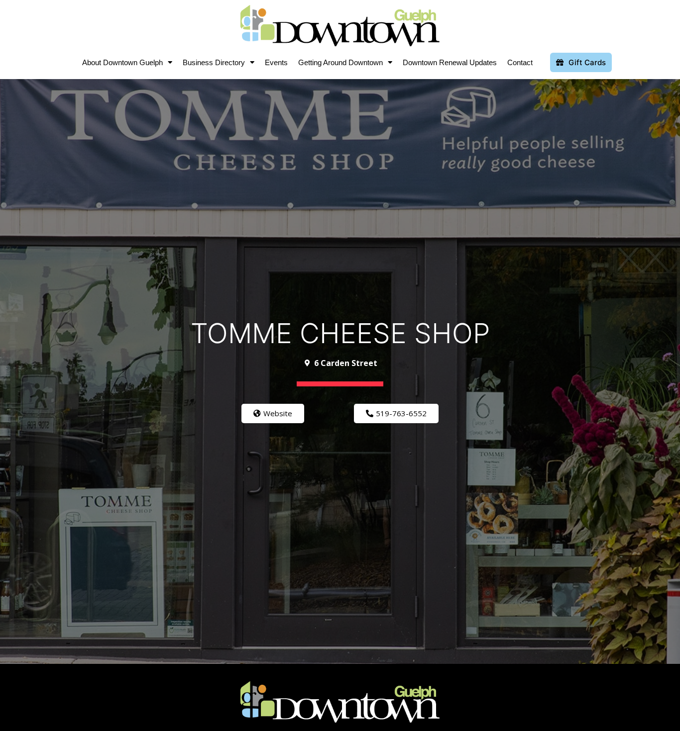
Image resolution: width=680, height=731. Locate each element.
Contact (520, 62)
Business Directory (214, 62)
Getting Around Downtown (340, 62)
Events (276, 62)
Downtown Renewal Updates (450, 62)
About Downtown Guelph (122, 62)
